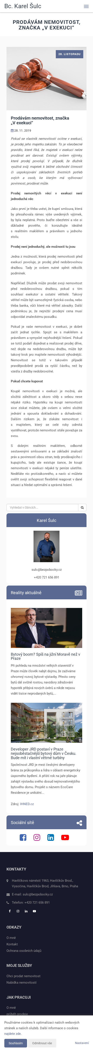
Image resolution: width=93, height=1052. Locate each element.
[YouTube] (65, 839)
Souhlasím (16, 1043)
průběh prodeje (17, 1014)
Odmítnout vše (42, 1043)
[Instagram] (37, 839)
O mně (11, 938)
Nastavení (82, 1043)
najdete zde (12, 1034)
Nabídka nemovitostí (21, 982)
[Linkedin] (51, 839)
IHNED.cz (27, 804)
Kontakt (12, 944)
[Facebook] (23, 839)
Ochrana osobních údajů (23, 951)
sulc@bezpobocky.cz (38, 894)
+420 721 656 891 (37, 902)
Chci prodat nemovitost (23, 976)
